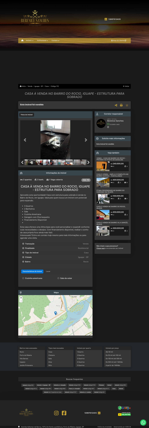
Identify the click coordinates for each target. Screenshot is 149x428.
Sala (50, 359)
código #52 (28, 385)
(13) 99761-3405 (114, 124)
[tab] (26, 115)
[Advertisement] (74, 66)
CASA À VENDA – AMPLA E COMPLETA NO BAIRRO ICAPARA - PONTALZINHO (112, 175)
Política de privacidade (105, 427)
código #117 (103, 388)
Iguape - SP (38, 86)
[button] (25, 140)
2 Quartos (80, 355)
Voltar (126, 86)
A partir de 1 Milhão (113, 365)
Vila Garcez (24, 359)
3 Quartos (81, 359)
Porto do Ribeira (26, 355)
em (43, 385)
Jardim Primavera (26, 365)
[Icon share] (56, 413)
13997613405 (114, 19)
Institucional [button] (41, 40)
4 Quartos (81, 362)
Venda (30, 86)
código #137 (70, 392)
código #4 (99, 392)
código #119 (89, 385)
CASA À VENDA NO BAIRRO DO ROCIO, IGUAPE (110, 207)
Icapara (22, 362)
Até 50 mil (109, 352)
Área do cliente (119, 40)
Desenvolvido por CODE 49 (122, 427)
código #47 (88, 388)
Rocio (22, 352)
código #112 (31, 388)
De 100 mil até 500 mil (114, 359)
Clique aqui (100, 248)
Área (50, 362)
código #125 (74, 385)
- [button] (21, 300)
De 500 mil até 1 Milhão (114, 362)
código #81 (45, 388)
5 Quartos (80, 365)
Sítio (50, 365)
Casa (47, 86)
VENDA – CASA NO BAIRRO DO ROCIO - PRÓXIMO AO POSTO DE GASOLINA (111, 159)
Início (23, 86)
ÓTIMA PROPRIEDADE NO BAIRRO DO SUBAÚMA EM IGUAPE (110, 191)
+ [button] (21, 297)
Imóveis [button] (29, 40)
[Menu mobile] (22, 40)
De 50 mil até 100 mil (113, 355)
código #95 (120, 385)
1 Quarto (80, 352)
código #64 (60, 388)
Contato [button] (55, 40)
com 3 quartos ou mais (52, 392)
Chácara (51, 355)
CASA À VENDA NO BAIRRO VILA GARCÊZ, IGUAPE (112, 223)
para (60, 385)
